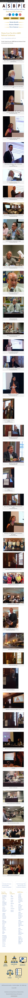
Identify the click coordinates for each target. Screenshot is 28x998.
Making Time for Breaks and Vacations (4, 909)
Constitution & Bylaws (15, 985)
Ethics (12, 905)
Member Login (24, 985)
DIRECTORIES (18, 977)
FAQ (20, 985)
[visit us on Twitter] (13, 14)
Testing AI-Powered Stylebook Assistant (4, 941)
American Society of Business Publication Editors (15, 991)
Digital (12, 901)
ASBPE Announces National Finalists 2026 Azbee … (20, 915)
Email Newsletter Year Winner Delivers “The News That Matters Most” (4, 927)
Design (12, 900)
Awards (12, 898)
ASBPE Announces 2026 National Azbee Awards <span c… (20, 907)
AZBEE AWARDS (5, 965)
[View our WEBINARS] (22, 960)
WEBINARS (22, 965)
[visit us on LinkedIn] (16, 14)
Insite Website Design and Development (15, 994)
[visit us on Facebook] (10, 14)
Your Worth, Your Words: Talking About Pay (4, 897)
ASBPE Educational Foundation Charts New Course (4, 903)
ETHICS (10, 978)
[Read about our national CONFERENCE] (14, 959)
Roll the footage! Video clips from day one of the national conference (21, 885)
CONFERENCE (14, 18)
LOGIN (22, 18)
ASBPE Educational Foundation (7, 985)
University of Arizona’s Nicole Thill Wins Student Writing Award (6, 885)
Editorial (12, 903)
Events (12, 906)
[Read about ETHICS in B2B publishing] (9, 972)
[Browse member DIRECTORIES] (18, 972)
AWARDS (6, 18)
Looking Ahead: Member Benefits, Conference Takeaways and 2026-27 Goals (20, 898)
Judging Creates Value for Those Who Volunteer (4, 916)
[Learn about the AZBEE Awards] (5, 959)
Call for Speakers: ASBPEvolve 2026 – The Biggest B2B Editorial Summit (20, 940)
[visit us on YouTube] (20, 14)
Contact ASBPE (14, 987)
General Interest (12, 911)
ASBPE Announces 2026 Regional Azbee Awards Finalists (20, 931)
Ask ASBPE (12, 896)
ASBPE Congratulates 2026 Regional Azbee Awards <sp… (20, 923)
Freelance (12, 908)
